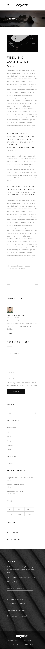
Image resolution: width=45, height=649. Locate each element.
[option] (22, 43)
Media (19, 514)
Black (9, 436)
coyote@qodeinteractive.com (21, 582)
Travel (29, 514)
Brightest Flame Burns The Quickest (20, 478)
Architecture (11, 428)
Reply (12, 333)
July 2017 (10, 464)
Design (28, 266)
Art (8, 432)
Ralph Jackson (19, 266)
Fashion (10, 445)
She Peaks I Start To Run (16, 491)
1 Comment (13, 269)
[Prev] (12, 285)
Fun (10, 514)
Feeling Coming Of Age (15, 484)
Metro (9, 450)
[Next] (32, 285)
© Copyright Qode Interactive (17, 616)
